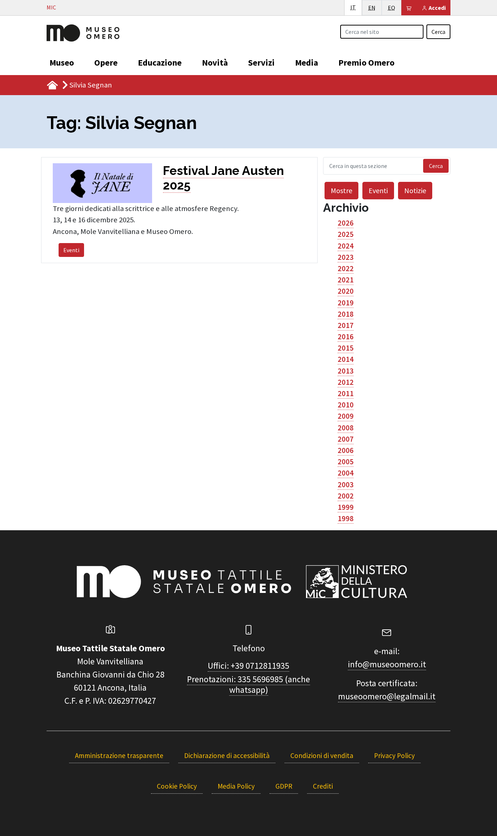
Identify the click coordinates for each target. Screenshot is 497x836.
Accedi (437, 7)
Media (306, 62)
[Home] (83, 32)
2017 (346, 325)
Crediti (323, 786)
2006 (346, 450)
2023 (346, 257)
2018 (346, 314)
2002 (346, 496)
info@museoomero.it (387, 664)
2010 (346, 405)
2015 (346, 348)
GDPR (283, 786)
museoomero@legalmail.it (387, 696)
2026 (346, 223)
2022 (346, 268)
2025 (346, 234)
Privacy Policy (394, 755)
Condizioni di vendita (321, 755)
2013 (346, 371)
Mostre (341, 190)
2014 (346, 359)
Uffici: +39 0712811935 (248, 665)
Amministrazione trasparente (119, 755)
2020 (346, 291)
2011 (346, 393)
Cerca (438, 31)
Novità (215, 62)
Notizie (415, 190)
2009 (346, 416)
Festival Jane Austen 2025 (223, 177)
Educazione (160, 62)
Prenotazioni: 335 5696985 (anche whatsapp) (248, 684)
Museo (61, 62)
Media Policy (236, 786)
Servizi (261, 62)
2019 (346, 303)
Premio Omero (366, 62)
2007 (346, 439)
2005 (346, 461)
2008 (346, 428)
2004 (346, 473)
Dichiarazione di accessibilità (227, 755)
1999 (346, 507)
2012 (346, 382)
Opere (106, 62)
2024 (346, 246)
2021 (346, 280)
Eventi (71, 250)
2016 (346, 336)
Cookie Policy (177, 786)
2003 (346, 484)
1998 (346, 518)
